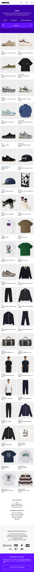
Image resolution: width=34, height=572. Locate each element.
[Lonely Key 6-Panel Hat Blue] (8, 180)
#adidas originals (26, 20)
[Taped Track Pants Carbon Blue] (25, 387)
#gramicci (14, 20)
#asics (5, 20)
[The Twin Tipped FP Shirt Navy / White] (25, 364)
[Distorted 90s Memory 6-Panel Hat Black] (25, 157)
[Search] (30, 25)
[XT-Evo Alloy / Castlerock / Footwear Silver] (8, 87)
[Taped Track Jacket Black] (8, 433)
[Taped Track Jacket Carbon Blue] (25, 410)
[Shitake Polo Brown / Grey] (25, 479)
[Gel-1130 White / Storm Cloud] (8, 111)
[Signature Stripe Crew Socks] (25, 203)
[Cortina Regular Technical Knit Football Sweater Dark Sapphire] (25, 272)
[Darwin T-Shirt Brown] (25, 226)
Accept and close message (17, 567)
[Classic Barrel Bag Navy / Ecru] (25, 341)
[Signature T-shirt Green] (25, 249)
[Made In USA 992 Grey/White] (25, 134)
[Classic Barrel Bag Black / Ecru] (8, 341)
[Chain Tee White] (25, 433)
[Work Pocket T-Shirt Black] (25, 64)
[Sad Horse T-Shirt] (8, 226)
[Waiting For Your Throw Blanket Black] (25, 180)
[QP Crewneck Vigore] (25, 456)
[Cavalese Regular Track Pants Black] (8, 295)
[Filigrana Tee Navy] (8, 456)
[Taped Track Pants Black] (8, 410)
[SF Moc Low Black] (8, 134)
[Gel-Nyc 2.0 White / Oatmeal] (25, 87)
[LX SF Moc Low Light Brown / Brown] (8, 41)
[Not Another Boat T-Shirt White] (8, 249)
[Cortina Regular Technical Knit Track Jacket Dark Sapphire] (8, 318)
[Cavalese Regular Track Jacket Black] (25, 295)
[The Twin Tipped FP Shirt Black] (8, 364)
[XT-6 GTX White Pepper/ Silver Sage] (8, 272)
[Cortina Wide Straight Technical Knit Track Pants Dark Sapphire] (25, 318)
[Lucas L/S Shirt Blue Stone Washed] (25, 111)
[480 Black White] (8, 157)
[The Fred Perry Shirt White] (8, 387)
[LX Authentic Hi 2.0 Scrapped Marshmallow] (25, 41)
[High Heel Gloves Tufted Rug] (8, 203)
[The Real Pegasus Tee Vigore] (8, 479)
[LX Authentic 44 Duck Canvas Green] (8, 64)
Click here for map (17, 507)
